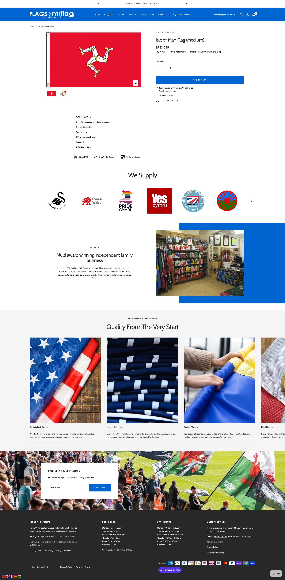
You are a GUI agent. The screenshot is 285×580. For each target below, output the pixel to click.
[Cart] (253, 14)
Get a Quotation (147, 14)
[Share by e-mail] (178, 101)
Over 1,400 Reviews (107, 157)
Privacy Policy (212, 547)
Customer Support (133, 157)
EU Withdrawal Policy (215, 552)
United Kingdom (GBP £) (223, 14)
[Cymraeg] (20, 576)
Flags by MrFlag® (165, 32)
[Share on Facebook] (164, 101)
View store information (167, 95)
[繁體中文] (4, 576)
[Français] (12, 576)
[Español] (16, 576)
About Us (132, 14)
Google (111, 550)
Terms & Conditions (215, 542)
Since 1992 (83, 157)
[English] (8, 576)
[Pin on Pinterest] (168, 101)
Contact (121, 14)
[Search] (241, 14)
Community (163, 14)
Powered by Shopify (83, 567)
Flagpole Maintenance (182, 14)
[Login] (247, 14)
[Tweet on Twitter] (172, 101)
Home (97, 14)
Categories (108, 14)
